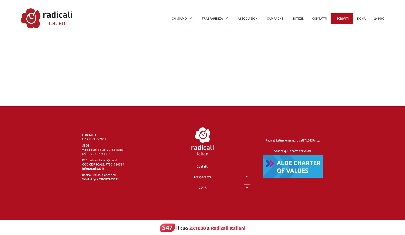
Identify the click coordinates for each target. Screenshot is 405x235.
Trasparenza (212, 18)
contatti (319, 18)
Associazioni (248, 18)
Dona (361, 18)
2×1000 (379, 18)
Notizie (298, 18)
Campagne (275, 18)
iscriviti (342, 18)
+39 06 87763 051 (99, 154)
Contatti (202, 166)
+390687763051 (108, 179)
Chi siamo (179, 18)
